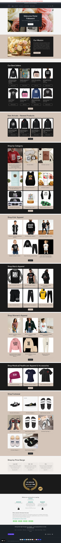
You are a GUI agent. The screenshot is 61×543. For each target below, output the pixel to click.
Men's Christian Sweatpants (30, 304)
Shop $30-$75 (30, 469)
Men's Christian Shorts (14, 304)
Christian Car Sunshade (15, 207)
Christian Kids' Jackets (30, 236)
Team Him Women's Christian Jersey (12, 100)
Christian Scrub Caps (14, 384)
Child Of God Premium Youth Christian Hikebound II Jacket (47, 131)
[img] (30, 498)
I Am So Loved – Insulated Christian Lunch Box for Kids (36, 80)
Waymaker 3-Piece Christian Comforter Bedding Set (24, 80)
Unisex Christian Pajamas (45, 207)
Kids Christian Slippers (30, 450)
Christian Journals (45, 164)
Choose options (13, 85)
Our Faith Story (37, 52)
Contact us (44, 529)
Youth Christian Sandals (30, 431)
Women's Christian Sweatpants (46, 355)
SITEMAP (30, 531)
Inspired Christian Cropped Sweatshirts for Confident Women (15, 355)
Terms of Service (19, 529)
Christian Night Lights (30, 207)
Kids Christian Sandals (14, 431)
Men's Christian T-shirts (30, 285)
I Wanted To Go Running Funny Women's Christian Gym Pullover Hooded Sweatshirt (13, 81)
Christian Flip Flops (45, 431)
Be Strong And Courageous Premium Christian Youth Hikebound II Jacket (13, 131)
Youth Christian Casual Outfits (30, 255)
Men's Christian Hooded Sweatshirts (46, 286)
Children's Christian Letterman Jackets (15, 237)
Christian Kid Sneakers (14, 412)
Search (16, 529)
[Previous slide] (28, 33)
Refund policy (24, 529)
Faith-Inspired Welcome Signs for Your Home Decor (15, 188)
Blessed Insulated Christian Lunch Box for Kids (24, 100)
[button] (21, 6)
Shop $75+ (45, 469)
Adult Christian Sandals (45, 412)
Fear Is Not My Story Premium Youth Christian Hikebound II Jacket (36, 131)
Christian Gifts (30, 164)
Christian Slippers (14, 450)
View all (30, 108)
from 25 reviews (30, 499)
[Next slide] (31, 33)
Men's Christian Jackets (15, 285)
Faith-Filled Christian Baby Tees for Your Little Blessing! (45, 256)
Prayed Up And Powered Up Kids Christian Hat (47, 100)
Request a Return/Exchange (38, 529)
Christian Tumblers (45, 187)
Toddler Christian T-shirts (14, 255)
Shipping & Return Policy (30, 529)
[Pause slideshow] (33, 33)
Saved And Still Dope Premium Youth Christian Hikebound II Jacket (24, 131)
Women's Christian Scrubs (30, 384)
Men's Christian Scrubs (45, 384)
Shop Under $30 (14, 469)
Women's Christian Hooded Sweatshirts (46, 335)
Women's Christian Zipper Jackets (30, 335)
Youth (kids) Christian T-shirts (45, 236)
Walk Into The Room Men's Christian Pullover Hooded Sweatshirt (36, 100)
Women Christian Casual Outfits (30, 355)
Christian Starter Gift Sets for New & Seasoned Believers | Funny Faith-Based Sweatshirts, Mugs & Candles (15, 166)
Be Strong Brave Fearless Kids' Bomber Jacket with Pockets (47, 81)
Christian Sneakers (30, 412)
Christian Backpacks (30, 187)
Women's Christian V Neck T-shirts (15, 335)
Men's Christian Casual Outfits (45, 304)
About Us (26, 27)
